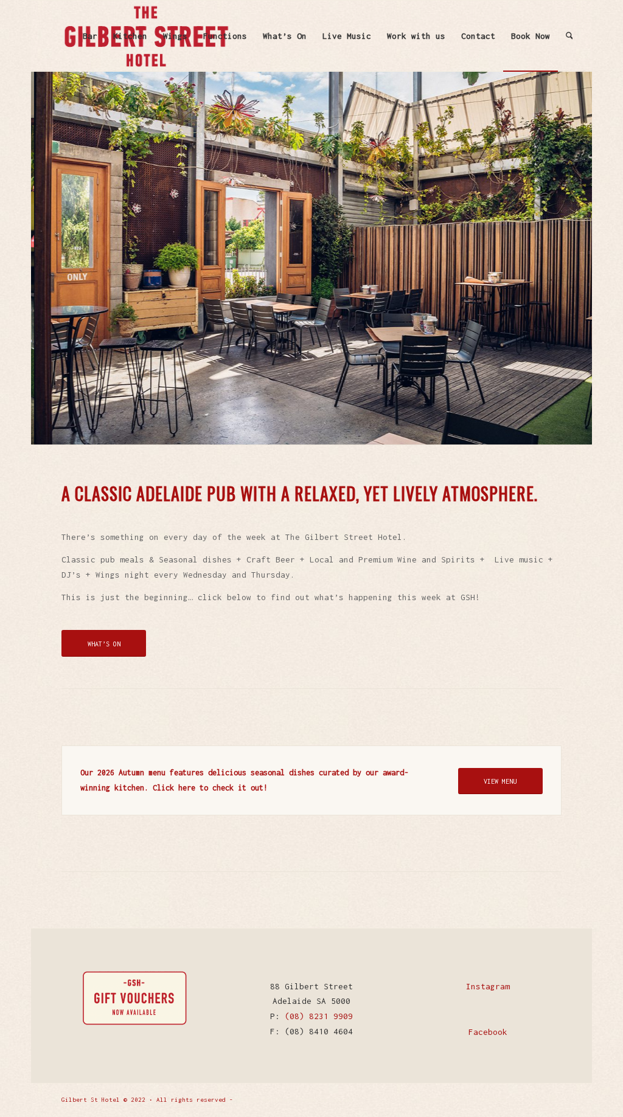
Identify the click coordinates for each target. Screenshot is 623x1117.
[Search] (569, 36)
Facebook (487, 1032)
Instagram (488, 986)
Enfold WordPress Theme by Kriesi (295, 1099)
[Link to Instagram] (552, 1099)
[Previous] (41, 257)
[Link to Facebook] (534, 1099)
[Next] (581, 257)
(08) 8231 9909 (319, 1016)
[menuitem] (90, 36)
